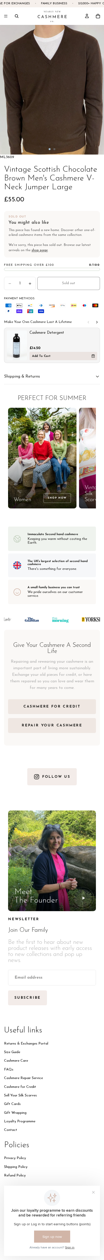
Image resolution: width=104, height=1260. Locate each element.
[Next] (97, 322)
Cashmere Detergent (47, 333)
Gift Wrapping (15, 1113)
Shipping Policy (16, 1167)
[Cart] (97, 16)
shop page (40, 250)
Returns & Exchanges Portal (26, 1043)
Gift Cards (12, 1104)
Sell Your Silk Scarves (20, 1095)
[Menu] (6, 16)
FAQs (8, 1069)
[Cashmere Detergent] (17, 345)
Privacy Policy (15, 1158)
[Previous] (88, 322)
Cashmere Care (16, 1061)
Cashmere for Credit (20, 1087)
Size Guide (12, 1052)
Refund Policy (15, 1175)
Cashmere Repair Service (23, 1078)
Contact (10, 1130)
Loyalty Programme (19, 1121)
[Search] (16, 16)
